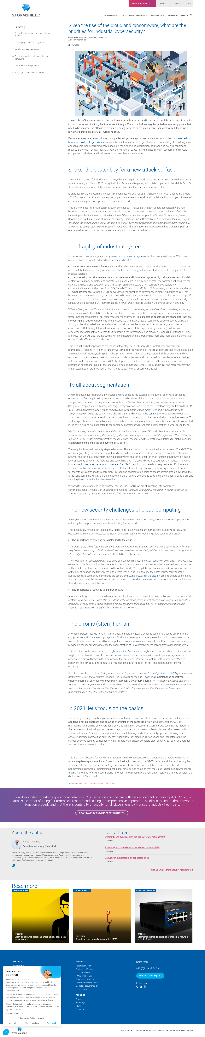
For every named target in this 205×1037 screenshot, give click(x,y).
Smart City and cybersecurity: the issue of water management (135, 837)
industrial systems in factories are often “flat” (105, 464)
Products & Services (145, 891)
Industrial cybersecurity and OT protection (102, 813)
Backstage (80, 1002)
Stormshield (140, 3)
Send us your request (150, 976)
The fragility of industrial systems (30, 42)
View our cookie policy (14, 1014)
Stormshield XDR (19, 966)
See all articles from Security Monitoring (171, 870)
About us (80, 995)
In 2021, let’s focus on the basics (29, 72)
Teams (78, 999)
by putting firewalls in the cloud (141, 575)
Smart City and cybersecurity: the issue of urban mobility (132, 847)
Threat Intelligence (84, 976)
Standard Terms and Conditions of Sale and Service (156, 1030)
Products (17, 962)
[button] (6, 1032)
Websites (80, 1009)
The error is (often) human (27, 65)
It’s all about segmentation (27, 49)
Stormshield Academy (85, 979)
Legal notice (126, 1030)
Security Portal (82, 989)
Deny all (12, 1023)
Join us (162, 3)
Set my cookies (32, 1023)
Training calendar (83, 972)
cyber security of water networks (128, 651)
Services (80, 962)
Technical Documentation (87, 982)
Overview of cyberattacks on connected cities (127, 858)
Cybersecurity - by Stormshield (84, 783)
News (78, 1006)
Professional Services (85, 969)
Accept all (51, 1023)
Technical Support (83, 966)
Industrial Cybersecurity (106, 783)
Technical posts (20, 891)
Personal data (187, 1030)
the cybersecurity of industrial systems (125, 256)
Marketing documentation (87, 986)
